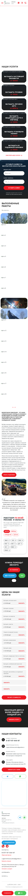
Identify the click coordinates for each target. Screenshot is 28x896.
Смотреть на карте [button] (7, 868)
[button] (13, 407)
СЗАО (19, 540)
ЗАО (6, 547)
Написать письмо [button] (6, 861)
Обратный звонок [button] (6, 855)
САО (13, 540)
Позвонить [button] (7, 35)
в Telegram (10, 575)
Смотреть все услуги (13, 155)
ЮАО (6, 543)
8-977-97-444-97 (13, 741)
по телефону (14, 570)
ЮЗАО (6, 550)
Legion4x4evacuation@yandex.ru (15, 747)
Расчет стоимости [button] (14, 697)
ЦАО (19, 543)
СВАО (6, 540)
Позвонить (7, 893)
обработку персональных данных (14, 194)
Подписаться (9, 842)
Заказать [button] (21, 603)
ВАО (12, 543)
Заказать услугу (14, 719)
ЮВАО (12, 547)
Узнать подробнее (9, 474)
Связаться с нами (14, 769)
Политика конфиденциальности (14, 887)
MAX (22, 575)
